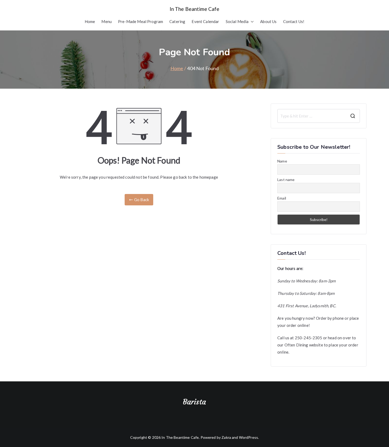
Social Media (237, 21)
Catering (177, 21)
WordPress (248, 437)
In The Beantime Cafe (195, 9)
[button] (251, 21)
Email (281, 198)
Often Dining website (303, 344)
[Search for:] (319, 116)
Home (90, 21)
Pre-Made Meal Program (140, 21)
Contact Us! (294, 21)
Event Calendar (205, 21)
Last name (286, 179)
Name (282, 161)
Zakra (226, 437)
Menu (106, 21)
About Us (268, 21)
